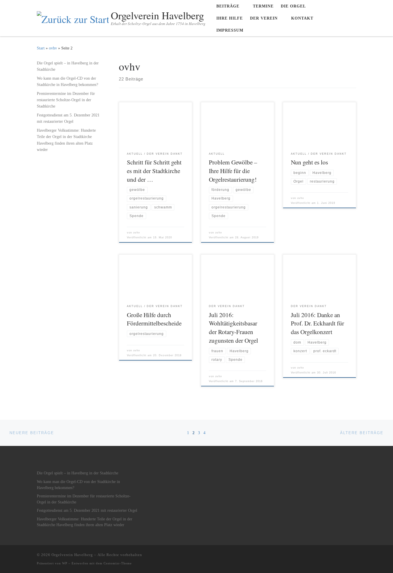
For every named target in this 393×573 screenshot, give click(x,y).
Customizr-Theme (118, 563)
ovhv (53, 48)
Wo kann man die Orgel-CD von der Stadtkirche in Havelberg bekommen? (67, 81)
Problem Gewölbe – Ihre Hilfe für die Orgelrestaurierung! (233, 170)
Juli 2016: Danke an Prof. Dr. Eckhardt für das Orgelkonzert (317, 323)
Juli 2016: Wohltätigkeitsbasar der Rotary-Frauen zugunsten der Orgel (233, 328)
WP (64, 563)
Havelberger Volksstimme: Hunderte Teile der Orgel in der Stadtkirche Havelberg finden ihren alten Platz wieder (66, 140)
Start (41, 48)
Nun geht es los (309, 162)
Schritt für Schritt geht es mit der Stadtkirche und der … (154, 170)
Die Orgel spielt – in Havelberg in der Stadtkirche (68, 66)
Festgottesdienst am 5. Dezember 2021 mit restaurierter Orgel (68, 118)
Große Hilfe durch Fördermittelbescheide (154, 319)
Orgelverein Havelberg (72, 555)
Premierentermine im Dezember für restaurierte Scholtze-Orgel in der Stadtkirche (66, 99)
